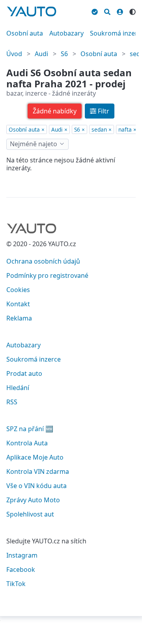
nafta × (127, 129)
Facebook (20, 569)
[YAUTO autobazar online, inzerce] (31, 11)
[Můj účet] (120, 10)
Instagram (21, 555)
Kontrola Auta (27, 443)
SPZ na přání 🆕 (29, 428)
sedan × (102, 129)
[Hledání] (107, 10)
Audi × (59, 129)
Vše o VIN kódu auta (36, 485)
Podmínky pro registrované (47, 275)
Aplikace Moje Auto (35, 457)
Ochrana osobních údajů (43, 261)
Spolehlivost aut (30, 514)
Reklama (19, 318)
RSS (11, 402)
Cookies (18, 289)
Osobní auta (24, 33)
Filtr (103, 111)
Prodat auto (24, 373)
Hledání (17, 387)
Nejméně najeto (33, 144)
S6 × (79, 129)
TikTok (16, 583)
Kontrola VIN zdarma (37, 471)
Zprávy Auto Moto (33, 500)
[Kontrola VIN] (94, 10)
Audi (41, 53)
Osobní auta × (27, 129)
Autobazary (66, 33)
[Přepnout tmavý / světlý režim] (132, 11)
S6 (64, 53)
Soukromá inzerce (33, 359)
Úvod (14, 53)
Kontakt (18, 304)
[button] (55, 111)
